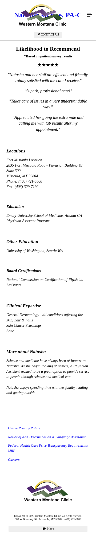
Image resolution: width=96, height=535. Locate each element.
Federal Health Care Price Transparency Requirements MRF (48, 448)
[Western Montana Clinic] (42, 15)
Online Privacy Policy (24, 428)
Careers (13, 460)
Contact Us (50, 34)
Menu (50, 528)
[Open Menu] (89, 15)
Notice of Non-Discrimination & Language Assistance (47, 437)
